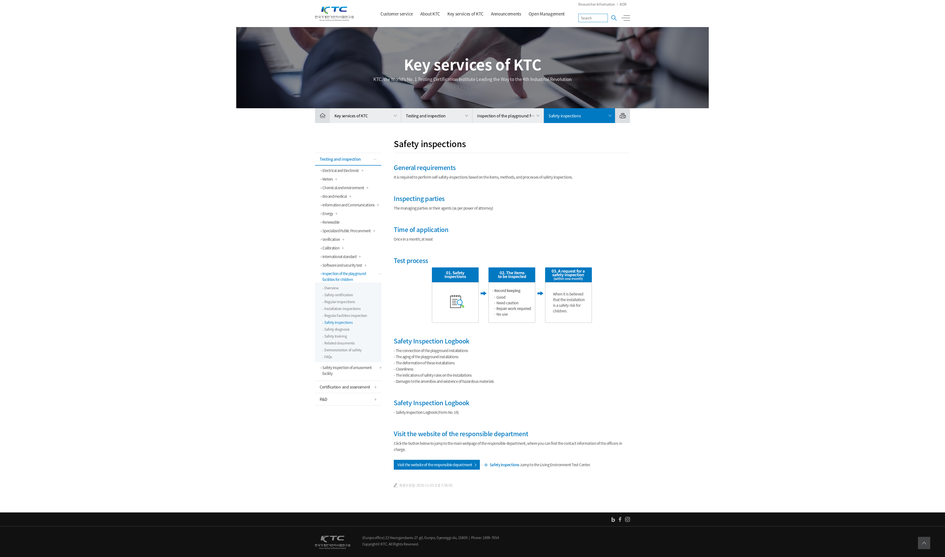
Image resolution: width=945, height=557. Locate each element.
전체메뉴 (626, 18)
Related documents (339, 342)
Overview (331, 287)
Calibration (330, 248)
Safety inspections (338, 322)
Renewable (330, 222)
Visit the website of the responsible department (434, 464)
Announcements (506, 14)
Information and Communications (348, 205)
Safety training (335, 336)
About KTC (430, 14)
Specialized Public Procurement (346, 230)
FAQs (328, 356)
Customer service (396, 14)
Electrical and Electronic (340, 170)
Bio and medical (334, 196)
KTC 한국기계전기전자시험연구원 (334, 13)
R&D (323, 399)
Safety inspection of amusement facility (347, 370)
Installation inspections (342, 308)
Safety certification (338, 294)
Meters (327, 179)
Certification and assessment (345, 387)
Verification (331, 239)
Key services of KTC (465, 14)
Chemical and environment (343, 187)
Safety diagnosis (337, 329)
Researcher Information (596, 4)
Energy (327, 213)
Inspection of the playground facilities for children (344, 276)
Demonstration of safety (343, 349)
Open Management (547, 14)
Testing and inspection (340, 159)
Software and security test (342, 265)
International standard (339, 256)
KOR (623, 4)
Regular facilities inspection (345, 315)
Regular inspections (339, 301)
